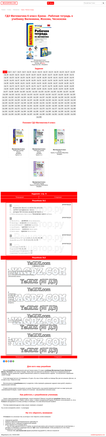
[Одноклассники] (6, 361)
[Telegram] (9, 361)
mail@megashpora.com (98, 435)
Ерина (43, 63)
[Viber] (11, 361)
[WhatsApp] (13, 361)
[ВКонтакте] (4, 361)
